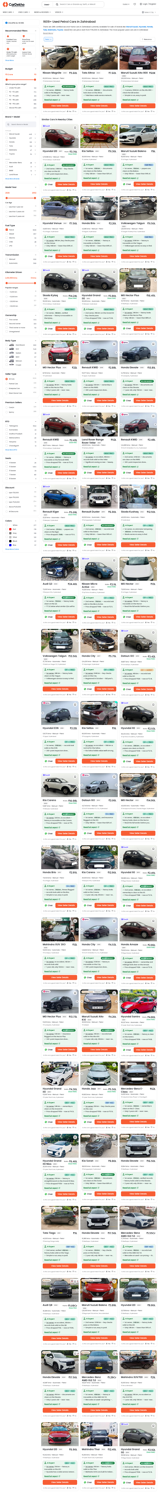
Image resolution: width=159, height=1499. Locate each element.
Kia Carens (49, 801)
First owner (13, 320)
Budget (9, 69)
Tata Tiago (51, 1233)
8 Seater (12, 478)
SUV (17, 349)
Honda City (91, 656)
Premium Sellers (13, 403)
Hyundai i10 (130, 728)
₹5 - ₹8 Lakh (14, 100)
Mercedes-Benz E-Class (132, 1090)
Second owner (15, 324)
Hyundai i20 (52, 151)
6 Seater (12, 471)
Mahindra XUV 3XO (54, 945)
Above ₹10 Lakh (15, 108)
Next (77, 57)
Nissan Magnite (54, 73)
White (15, 525)
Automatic (13, 263)
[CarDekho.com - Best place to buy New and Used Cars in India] (13, 4)
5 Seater (12, 467)
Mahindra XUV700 (134, 1377)
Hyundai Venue (54, 223)
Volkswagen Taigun (133, 224)
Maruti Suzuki (132, 27)
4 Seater (12, 463)
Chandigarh (14, 446)
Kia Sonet (90, 1161)
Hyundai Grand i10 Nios (52, 1162)
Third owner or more (17, 328)
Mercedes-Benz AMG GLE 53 (130, 1234)
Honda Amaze (129, 945)
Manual (12, 259)
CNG (11, 242)
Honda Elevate (132, 367)
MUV (17, 357)
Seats (8, 458)
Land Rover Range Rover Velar (93, 441)
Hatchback (20, 345)
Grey (15, 533)
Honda (150, 27)
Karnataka (13, 430)
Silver (15, 537)
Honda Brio (91, 223)
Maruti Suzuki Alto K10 (92, 1018)
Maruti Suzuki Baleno (133, 152)
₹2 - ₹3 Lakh (14, 92)
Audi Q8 (50, 1305)
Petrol (11, 230)
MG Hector (130, 584)
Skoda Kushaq (132, 512)
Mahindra (52, 30)
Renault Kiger (51, 513)
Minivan (19, 361)
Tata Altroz (91, 73)
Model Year (11, 187)
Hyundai (142, 27)
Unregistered (14, 332)
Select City (149, 12)
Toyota (60, 30)
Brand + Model (12, 117)
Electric (12, 238)
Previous (42, 57)
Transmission (12, 255)
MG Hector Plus (130, 296)
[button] (60, 93)
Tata (45, 30)
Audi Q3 (50, 584)
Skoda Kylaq (50, 296)
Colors (8, 521)
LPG (10, 246)
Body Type (10, 341)
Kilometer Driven (13, 272)
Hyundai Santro (130, 1018)
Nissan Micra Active (89, 585)
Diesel (11, 234)
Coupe (18, 365)
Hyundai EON (53, 728)
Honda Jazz (91, 1089)
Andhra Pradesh (15, 434)
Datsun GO (130, 656)
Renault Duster (93, 512)
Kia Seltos (90, 151)
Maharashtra (14, 438)
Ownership (10, 315)
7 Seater (12, 475)
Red (14, 529)
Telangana (13, 426)
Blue (14, 545)
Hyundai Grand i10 (91, 297)
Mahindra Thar (93, 1449)
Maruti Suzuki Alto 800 (134, 74)
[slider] (6, 79)
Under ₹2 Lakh (14, 88)
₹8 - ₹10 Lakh (14, 104)
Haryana (12, 442)
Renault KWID (92, 367)
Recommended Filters (16, 31)
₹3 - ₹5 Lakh (14, 96)
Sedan (18, 353)
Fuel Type (10, 226)
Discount (9, 488)
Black (15, 541)
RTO (7, 422)
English (125, 4)
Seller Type (10, 374)
